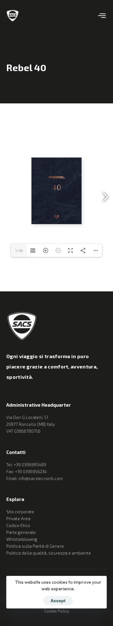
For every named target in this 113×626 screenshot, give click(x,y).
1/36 (19, 250)
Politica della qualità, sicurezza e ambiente (48, 553)
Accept (58, 600)
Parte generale (21, 532)
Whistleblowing (21, 539)
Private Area (18, 518)
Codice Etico (18, 525)
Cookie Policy (56, 610)
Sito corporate (20, 511)
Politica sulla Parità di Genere (35, 546)
